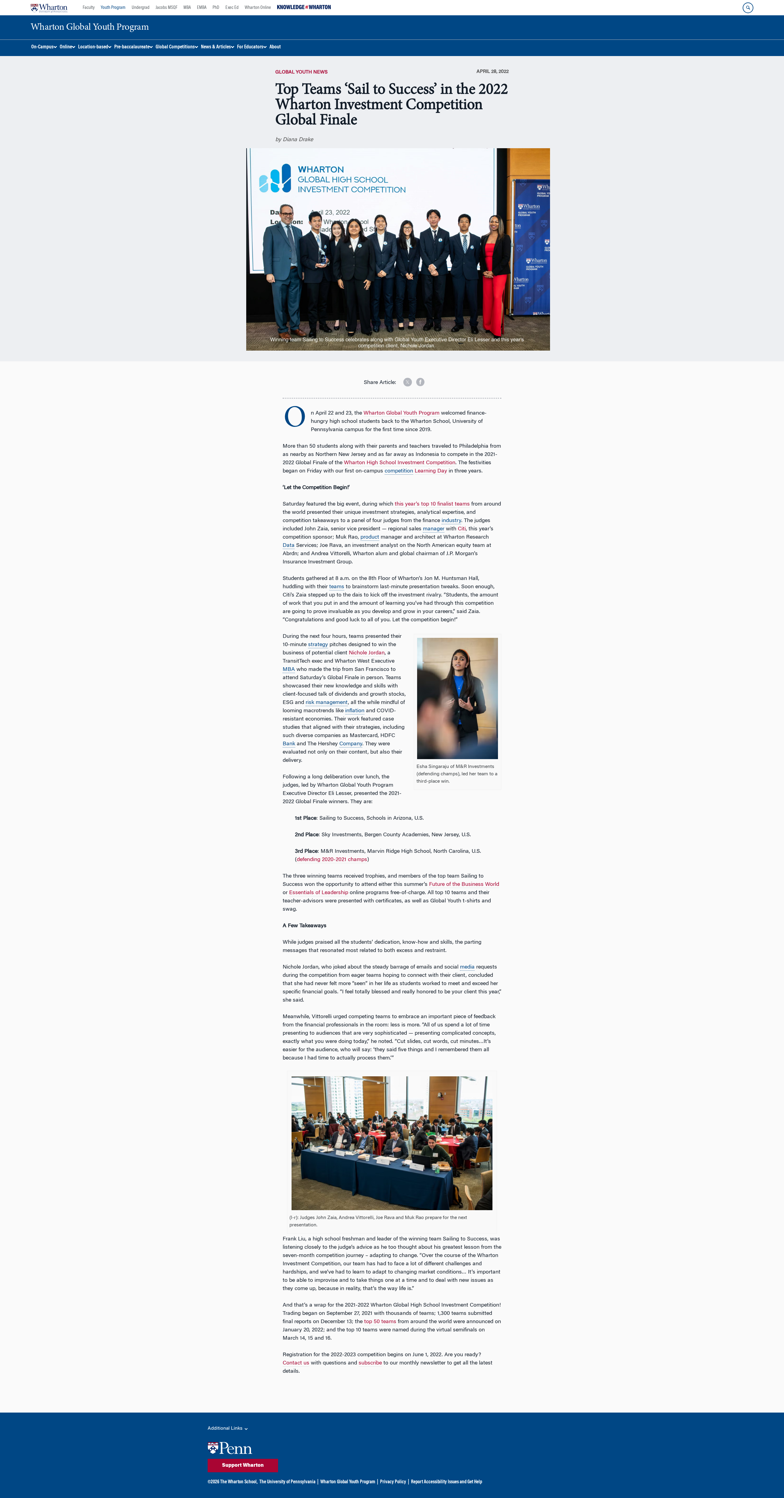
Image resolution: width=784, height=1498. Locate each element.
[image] (403, 379)
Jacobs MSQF (166, 7)
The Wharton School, (239, 1482)
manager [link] (433, 529)
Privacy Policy (393, 1482)
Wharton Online (258, 7)
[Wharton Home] (49, 7)
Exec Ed (232, 7)
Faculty (89, 7)
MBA (187, 7)
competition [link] (399, 471)
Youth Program (113, 7)
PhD (216, 7)
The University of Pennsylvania (287, 1482)
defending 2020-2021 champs (332, 860)
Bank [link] (289, 744)
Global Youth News (301, 72)
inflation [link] (354, 711)
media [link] (467, 967)
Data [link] (289, 545)
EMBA (201, 7)
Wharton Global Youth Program (347, 1482)
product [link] (369, 537)
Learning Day (431, 471)
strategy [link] (318, 645)
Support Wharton (243, 1465)
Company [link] (350, 744)
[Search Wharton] (748, 7)
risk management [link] (327, 703)
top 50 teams (380, 1322)
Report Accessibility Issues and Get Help (446, 1482)
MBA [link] (289, 669)
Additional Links (226, 1428)
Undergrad (140, 7)
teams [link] (336, 587)
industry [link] (451, 521)
